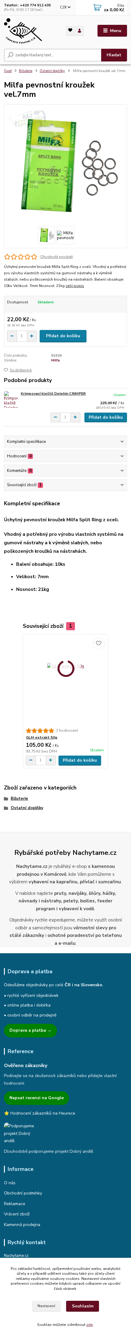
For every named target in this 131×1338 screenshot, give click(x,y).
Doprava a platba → (30, 1030)
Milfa (55, 360)
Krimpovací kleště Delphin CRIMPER (53, 393)
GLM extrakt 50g (41, 737)
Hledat (114, 55)
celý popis (75, 285)
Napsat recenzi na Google (36, 1098)
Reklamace (14, 1204)
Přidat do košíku (63, 336)
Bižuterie (25, 71)
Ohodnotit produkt (56, 256)
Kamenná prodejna (22, 1225)
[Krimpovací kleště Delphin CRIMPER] (11, 399)
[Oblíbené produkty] (70, 30)
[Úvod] (29, 31)
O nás (10, 1183)
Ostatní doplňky (52, 71)
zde (89, 1324)
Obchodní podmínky (23, 1193)
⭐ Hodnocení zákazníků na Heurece (39, 1113)
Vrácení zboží (17, 1214)
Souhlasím (83, 1306)
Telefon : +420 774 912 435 (27, 5)
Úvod (8, 71)
